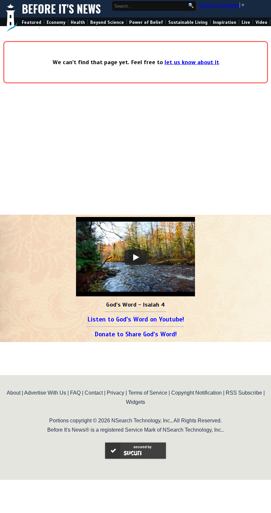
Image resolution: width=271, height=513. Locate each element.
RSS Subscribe (244, 393)
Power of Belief (146, 22)
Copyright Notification (196, 393)
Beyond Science (107, 22)
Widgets (135, 402)
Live (246, 22)
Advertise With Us (45, 393)
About (13, 393)
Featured (31, 22)
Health (78, 22)
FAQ (75, 393)
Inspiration (224, 22)
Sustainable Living (188, 22)
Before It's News (61, 9)
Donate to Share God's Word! (136, 334)
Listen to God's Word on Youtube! (135, 319)
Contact (94, 393)
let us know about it (192, 62)
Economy (56, 22)
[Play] (135, 257)
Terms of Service (147, 393)
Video (261, 22)
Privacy (115, 393)
